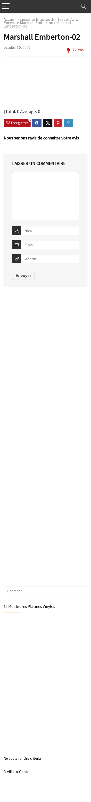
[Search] (83, 6)
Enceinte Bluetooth (37, 19)
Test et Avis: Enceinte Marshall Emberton (41, 21)
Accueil (10, 19)
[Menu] (6, 6)
